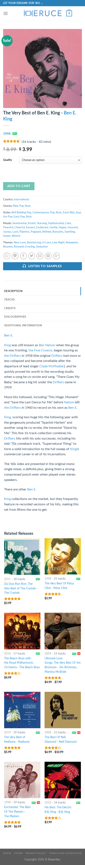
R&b (15, 206)
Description (13, 291)
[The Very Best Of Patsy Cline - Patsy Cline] (63, 556)
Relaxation (72, 242)
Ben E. (8, 335)
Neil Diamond (68, 741)
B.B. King (64, 812)
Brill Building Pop (21, 212)
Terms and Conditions (65, 853)
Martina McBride (55, 671)
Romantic (57, 232)
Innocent (73, 227)
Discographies (15, 317)
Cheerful (19, 227)
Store (18, 853)
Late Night (58, 242)
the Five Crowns (40, 350)
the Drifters (12, 355)
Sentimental (19, 223)
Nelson (69, 402)
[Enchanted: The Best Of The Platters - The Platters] (22, 780)
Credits (9, 308)
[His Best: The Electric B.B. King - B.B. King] (63, 780)
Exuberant (42, 227)
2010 (48, 802)
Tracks (9, 299)
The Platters (11, 816)
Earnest (30, 227)
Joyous (7, 232)
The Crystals (12, 592)
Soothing (70, 232)
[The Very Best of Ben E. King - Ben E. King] (42, 68)
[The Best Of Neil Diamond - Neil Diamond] (63, 710)
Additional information (23, 325)
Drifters (57, 355)
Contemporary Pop (43, 212)
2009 (48, 653)
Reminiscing (34, 242)
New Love (20, 242)
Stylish (31, 223)
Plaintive (24, 232)
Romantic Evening (24, 246)
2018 (7, 653)
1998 (7, 133)
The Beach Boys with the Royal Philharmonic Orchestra (18, 663)
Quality (7, 160)
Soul (78, 212)
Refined (46, 232)
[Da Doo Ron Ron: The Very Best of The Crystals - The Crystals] (22, 556)
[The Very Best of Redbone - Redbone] (22, 710)
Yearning (42, 223)
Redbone (24, 741)
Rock (28, 206)
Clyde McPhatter (51, 366)
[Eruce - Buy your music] (42, 13)
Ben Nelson (47, 345)
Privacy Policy (36, 853)
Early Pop (19, 216)
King (7, 345)
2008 (48, 732)
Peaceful (8, 227)
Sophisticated (56, 223)
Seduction (42, 246)
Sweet (7, 236)
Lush (15, 232)
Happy (62, 227)
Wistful (16, 236)
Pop (21, 206)
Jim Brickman (67, 667)
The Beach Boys (29, 667)
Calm (68, 223)
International (21, 199)
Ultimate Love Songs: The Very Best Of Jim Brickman (63, 663)
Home (7, 853)
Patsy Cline (60, 588)
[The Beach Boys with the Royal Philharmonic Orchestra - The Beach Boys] (22, 631)
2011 (7, 579)
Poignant (36, 232)
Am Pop (7, 216)
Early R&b (68, 212)
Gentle (54, 227)
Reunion (8, 246)
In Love (46, 242)
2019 (7, 732)
